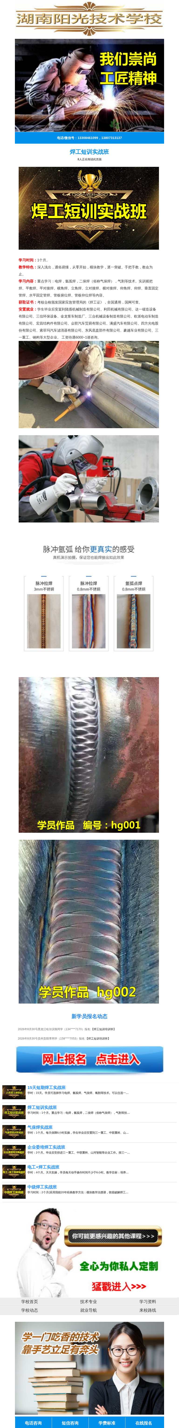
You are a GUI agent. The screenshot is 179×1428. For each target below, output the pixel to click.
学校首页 (29, 1301)
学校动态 (29, 1310)
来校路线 (147, 1310)
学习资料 (147, 1301)
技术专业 (88, 1301)
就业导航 (88, 1310)
